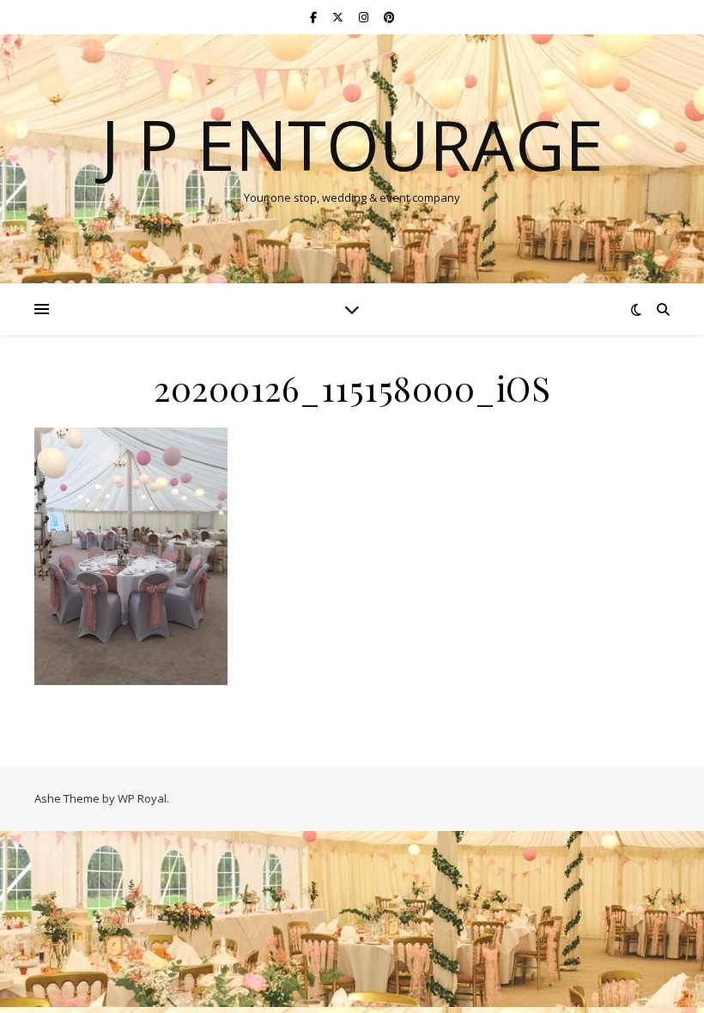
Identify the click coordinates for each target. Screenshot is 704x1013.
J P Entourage (352, 144)
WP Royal (142, 798)
